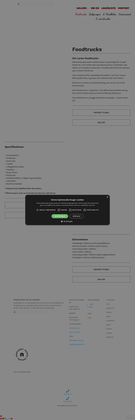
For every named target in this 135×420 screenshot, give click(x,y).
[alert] (67, 210)
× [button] (107, 197)
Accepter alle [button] (60, 216)
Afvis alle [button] (76, 216)
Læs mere (92, 205)
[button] (67, 221)
